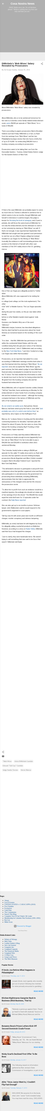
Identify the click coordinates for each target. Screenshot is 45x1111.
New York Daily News (14, 351)
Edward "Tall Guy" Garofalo (13, 766)
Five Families (9, 906)
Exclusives (8, 908)
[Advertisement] (22, 36)
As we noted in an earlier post (12, 406)
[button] (42, 64)
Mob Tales (8, 941)
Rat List (7, 920)
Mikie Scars (8, 922)
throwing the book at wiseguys (20, 220)
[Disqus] (22, 801)
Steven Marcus (26, 770)
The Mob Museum (10, 959)
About (6, 900)
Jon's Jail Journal (10, 945)
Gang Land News (10, 957)
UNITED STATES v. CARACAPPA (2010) (19, 904)
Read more (38, 991)
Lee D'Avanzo (9, 902)
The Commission (10, 912)
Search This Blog (10, 914)
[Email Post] (3, 757)
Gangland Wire (9, 953)
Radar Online (30, 529)
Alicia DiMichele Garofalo (23, 761)
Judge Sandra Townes (10, 770)
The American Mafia (11, 951)
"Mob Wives (7, 761)
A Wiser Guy (8, 955)
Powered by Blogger (23, 926)
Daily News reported (18, 500)
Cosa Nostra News (23, 3)
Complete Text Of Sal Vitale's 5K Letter (18, 916)
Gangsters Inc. (9, 947)
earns (9, 123)
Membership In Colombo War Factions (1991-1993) (22, 918)
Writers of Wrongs (10, 939)
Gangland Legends (10, 949)
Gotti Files (8, 910)
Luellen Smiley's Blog (12, 943)
